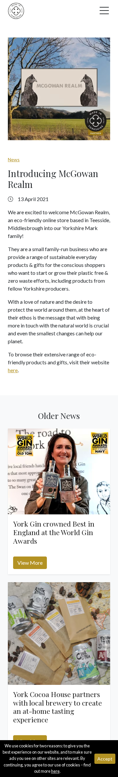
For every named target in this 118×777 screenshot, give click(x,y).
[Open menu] (105, 12)
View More (30, 562)
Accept (104, 759)
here (13, 370)
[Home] (16, 10)
